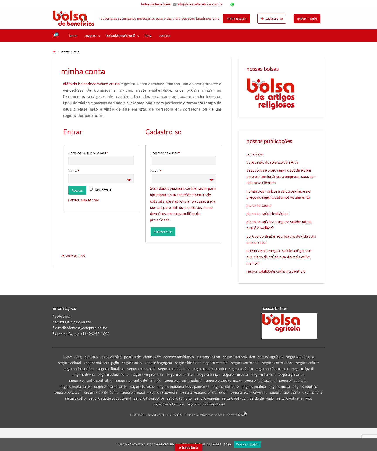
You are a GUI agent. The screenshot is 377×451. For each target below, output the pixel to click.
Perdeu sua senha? (83, 200)
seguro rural (313, 392)
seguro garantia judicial (183, 380)
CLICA (241, 415)
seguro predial (133, 392)
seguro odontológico (101, 392)
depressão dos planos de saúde (272, 162)
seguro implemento (75, 386)
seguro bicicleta (188, 362)
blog (148, 35)
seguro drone (84, 374)
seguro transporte (149, 398)
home (73, 35)
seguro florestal (235, 374)
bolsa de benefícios (156, 4)
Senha (73, 171)
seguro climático (110, 368)
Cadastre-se (163, 232)
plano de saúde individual (267, 213)
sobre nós (63, 316)
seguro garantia (291, 374)
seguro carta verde (277, 362)
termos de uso (208, 357)
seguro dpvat (302, 368)
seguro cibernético (79, 368)
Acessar (77, 190)
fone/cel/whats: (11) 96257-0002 (82, 333)
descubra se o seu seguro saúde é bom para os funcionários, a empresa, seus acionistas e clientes (281, 176)
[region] (281, 94)
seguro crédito (241, 368)
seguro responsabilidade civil (204, 392)
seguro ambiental (300, 357)
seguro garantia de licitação (138, 380)
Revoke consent (247, 444)
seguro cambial (216, 362)
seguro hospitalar (293, 380)
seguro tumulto (179, 398)
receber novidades (179, 357)
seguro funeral (264, 374)
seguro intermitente (110, 386)
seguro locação (142, 386)
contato (164, 35)
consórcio (254, 154)
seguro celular (307, 362)
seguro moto (279, 386)
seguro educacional (113, 374)
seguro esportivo (180, 374)
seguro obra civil (67, 392)
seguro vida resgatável (206, 404)
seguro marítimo (225, 386)
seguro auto (132, 362)
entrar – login (307, 18)
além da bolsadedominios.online (91, 84)
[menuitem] (236, 18)
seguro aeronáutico (239, 357)
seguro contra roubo (209, 368)
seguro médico (254, 386)
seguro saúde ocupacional (110, 398)
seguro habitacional (260, 380)
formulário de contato (73, 322)
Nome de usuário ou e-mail (88, 153)
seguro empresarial (148, 374)
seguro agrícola (270, 357)
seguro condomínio (174, 368)
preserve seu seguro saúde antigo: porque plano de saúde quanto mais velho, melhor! (279, 256)
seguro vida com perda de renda (248, 398)
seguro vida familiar (168, 404)
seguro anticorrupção (101, 362)
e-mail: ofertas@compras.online (81, 328)
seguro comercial (141, 368)
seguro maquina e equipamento (183, 386)
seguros (90, 35)
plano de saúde (259, 205)
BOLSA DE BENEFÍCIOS (166, 415)
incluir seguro (237, 18)
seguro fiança (208, 374)
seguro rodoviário (285, 392)
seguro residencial (163, 392)
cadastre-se (274, 18)
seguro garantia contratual (91, 380)
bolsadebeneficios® (120, 35)
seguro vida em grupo (294, 398)
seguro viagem (207, 398)
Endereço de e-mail (165, 153)
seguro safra (75, 398)
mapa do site (111, 357)
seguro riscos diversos (248, 392)
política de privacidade (142, 357)
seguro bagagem (158, 362)
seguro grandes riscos (223, 380)
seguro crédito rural (272, 368)
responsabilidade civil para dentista (276, 271)
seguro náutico (305, 386)
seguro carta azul (245, 362)
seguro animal (69, 362)
